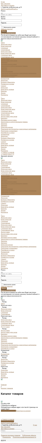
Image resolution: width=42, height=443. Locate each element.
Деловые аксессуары (9, 64)
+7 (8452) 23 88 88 (7, 152)
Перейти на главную (8, 411)
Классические (6, 46)
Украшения (5, 134)
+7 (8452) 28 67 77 (7, 154)
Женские (4, 80)
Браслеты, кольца (7, 89)
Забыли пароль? (7, 29)
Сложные (4, 48)
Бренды (4, 147)
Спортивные (5, 50)
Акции (3, 149)
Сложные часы (6, 55)
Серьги (3, 86)
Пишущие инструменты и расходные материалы (18, 73)
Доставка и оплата (7, 5)
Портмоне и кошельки (9, 75)
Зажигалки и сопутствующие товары (14, 66)
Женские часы (6, 44)
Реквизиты (7, 437)
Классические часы (8, 53)
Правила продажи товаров (10, 435)
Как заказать (5, 4)
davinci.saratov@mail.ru (9, 9)
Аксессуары (5, 115)
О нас (3, 2)
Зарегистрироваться (8, 33)
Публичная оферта (29, 435)
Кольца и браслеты (8, 82)
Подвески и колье (7, 84)
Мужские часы (6, 51)
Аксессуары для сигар (9, 60)
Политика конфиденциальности (24, 437)
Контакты (4, 151)
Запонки (4, 69)
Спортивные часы (7, 57)
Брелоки (4, 62)
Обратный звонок (7, 421)
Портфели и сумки (7, 77)
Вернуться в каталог (23, 411)
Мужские (4, 88)
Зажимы (4, 68)
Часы (3, 98)
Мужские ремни (7, 71)
